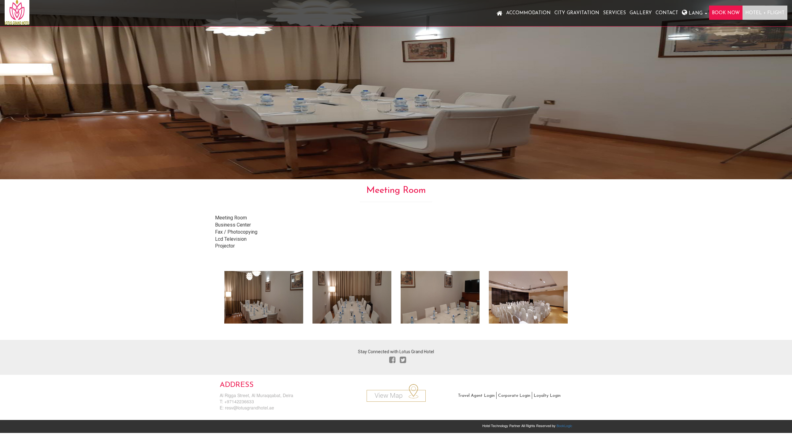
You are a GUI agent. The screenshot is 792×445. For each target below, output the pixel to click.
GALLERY (641, 13)
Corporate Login (514, 395)
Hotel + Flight (765, 13)
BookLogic (564, 425)
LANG (695, 13)
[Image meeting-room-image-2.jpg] (351, 299)
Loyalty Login (547, 395)
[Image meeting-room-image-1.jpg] (263, 299)
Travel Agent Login (476, 395)
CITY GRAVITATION (576, 13)
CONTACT (667, 13)
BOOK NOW (726, 13)
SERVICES (614, 13)
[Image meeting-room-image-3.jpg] (440, 299)
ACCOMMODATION (528, 13)
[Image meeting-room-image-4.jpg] (528, 299)
